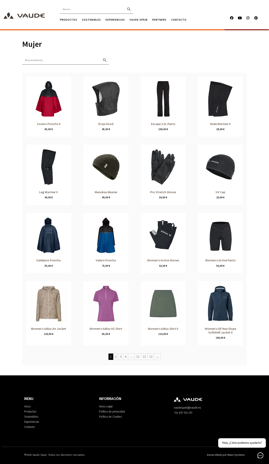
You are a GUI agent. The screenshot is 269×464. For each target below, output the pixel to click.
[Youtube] (239, 17)
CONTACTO (178, 19)
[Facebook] (231, 17)
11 (137, 357)
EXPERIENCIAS (115, 19)
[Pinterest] (256, 17)
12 (144, 357)
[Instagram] (247, 17)
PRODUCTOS (68, 19)
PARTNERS (159, 19)
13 (150, 357)
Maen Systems (236, 455)
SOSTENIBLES (91, 19)
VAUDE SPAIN (138, 19)
